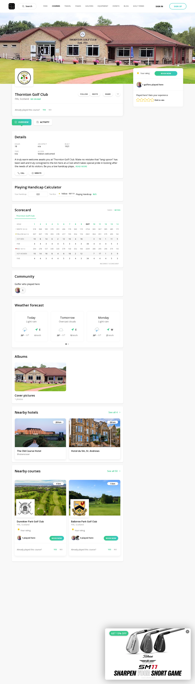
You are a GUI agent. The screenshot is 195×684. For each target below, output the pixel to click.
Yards (109, 210)
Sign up (178, 6)
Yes (44, 110)
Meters (117, 210)
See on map (35, 99)
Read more (81, 166)
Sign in (159, 6)
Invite (95, 94)
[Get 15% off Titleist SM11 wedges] (148, 654)
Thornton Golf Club (25, 216)
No (50, 110)
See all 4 (112, 412)
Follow (84, 94)
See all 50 (112, 471)
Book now (57, 538)
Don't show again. (148, 677)
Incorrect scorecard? (109, 264)
